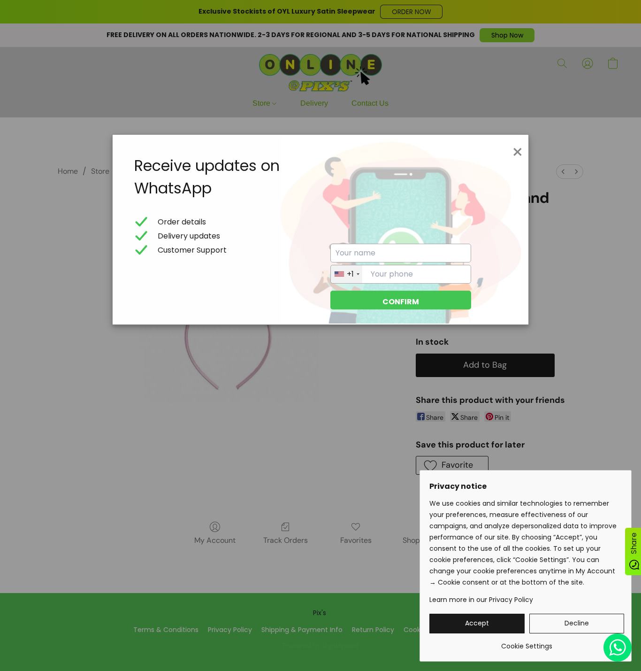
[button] (477, 623)
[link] (526, 642)
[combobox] (346, 274)
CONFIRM (400, 301)
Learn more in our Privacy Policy (481, 599)
